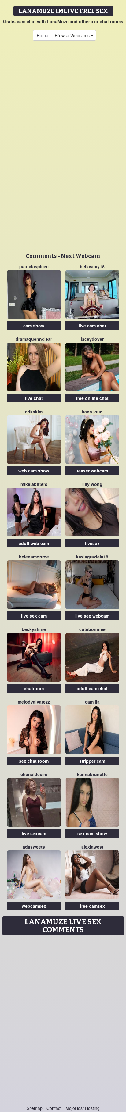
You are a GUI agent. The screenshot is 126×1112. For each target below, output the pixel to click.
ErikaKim (34, 411)
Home (42, 35)
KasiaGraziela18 (92, 557)
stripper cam (92, 761)
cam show (33, 326)
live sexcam (34, 833)
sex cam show (92, 833)
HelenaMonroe (34, 557)
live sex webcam (92, 616)
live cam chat (92, 326)
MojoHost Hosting (82, 1108)
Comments (41, 256)
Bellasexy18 (92, 266)
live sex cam (34, 616)
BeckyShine (34, 629)
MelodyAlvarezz (34, 702)
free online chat (92, 398)
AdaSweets (34, 847)
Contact (53, 1108)
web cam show (33, 471)
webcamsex (34, 906)
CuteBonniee (92, 629)
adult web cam (34, 543)
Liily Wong (92, 484)
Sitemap (35, 1108)
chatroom (34, 688)
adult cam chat (92, 688)
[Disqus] (63, 1014)
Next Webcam (80, 256)
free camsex (92, 906)
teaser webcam (92, 471)
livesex (92, 543)
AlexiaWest (92, 847)
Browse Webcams (73, 35)
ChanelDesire (33, 774)
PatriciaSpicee (34, 266)
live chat (34, 398)
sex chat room (34, 761)
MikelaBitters (33, 484)
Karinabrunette (92, 774)
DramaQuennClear (34, 339)
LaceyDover (92, 339)
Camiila (92, 702)
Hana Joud (92, 411)
